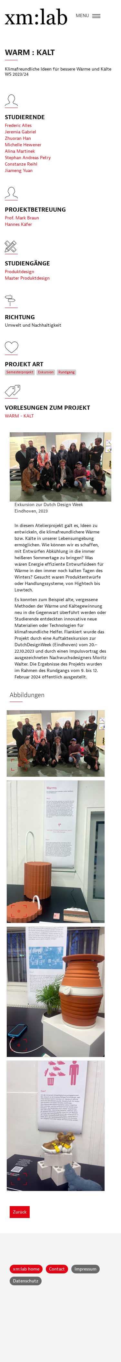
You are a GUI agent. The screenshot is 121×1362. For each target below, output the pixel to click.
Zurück (19, 1212)
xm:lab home (26, 1269)
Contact (57, 1269)
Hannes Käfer (18, 224)
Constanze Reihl (21, 164)
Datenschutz (25, 1281)
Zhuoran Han (18, 138)
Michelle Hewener (23, 145)
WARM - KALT (19, 416)
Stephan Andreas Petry (28, 157)
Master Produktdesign (27, 278)
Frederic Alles (18, 125)
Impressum (85, 1269)
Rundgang (66, 372)
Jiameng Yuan (19, 170)
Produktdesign (19, 271)
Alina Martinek (20, 151)
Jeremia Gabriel (20, 132)
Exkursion (46, 372)
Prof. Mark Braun (22, 218)
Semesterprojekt (19, 372)
